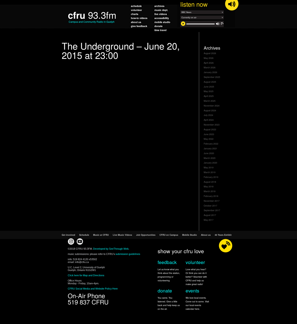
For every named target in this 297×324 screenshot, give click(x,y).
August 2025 (210, 81)
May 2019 (208, 167)
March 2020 (209, 158)
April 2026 (209, 62)
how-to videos (139, 18)
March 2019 (209, 172)
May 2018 (208, 186)
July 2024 (208, 115)
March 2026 (209, 67)
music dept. (161, 10)
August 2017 (210, 215)
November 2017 (212, 200)
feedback (167, 262)
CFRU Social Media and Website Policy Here (93, 288)
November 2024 (212, 105)
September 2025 (212, 77)
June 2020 (209, 153)
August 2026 (210, 53)
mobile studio (162, 22)
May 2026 (208, 58)
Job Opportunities (145, 234)
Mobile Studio (189, 234)
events (192, 290)
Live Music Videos (122, 234)
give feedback (139, 26)
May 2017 (208, 219)
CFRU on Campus (168, 234)
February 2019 (211, 177)
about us (136, 22)
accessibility (161, 18)
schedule (136, 6)
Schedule (84, 234)
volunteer (136, 10)
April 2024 (209, 119)
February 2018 (211, 196)
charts (134, 14)
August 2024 (210, 110)
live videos (160, 14)
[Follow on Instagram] (71, 241)
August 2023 (210, 129)
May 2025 (208, 91)
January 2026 (210, 72)
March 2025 (209, 100)
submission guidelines (128, 254)
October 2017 (210, 205)
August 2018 (210, 181)
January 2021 (210, 148)
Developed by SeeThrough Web (111, 248)
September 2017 (212, 210)
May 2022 (208, 138)
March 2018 (209, 191)
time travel (160, 30)
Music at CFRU (101, 234)
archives (159, 6)
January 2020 (210, 162)
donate (158, 26)
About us (206, 234)
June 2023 (209, 134)
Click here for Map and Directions (86, 275)
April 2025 (209, 96)
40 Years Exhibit (223, 234)
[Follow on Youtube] (80, 241)
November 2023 (212, 124)
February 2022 (211, 143)
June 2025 (209, 86)
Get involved (68, 234)
